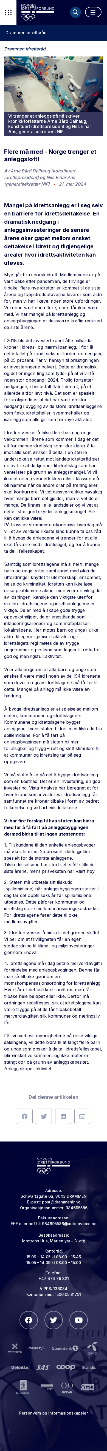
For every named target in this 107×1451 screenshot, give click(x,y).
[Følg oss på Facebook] (28, 1320)
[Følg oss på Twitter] (53, 1320)
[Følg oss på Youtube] (78, 1320)
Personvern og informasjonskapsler (53, 1413)
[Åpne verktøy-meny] (8, 12)
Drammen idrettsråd (26, 32)
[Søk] (75, 12)
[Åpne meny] (93, 12)
